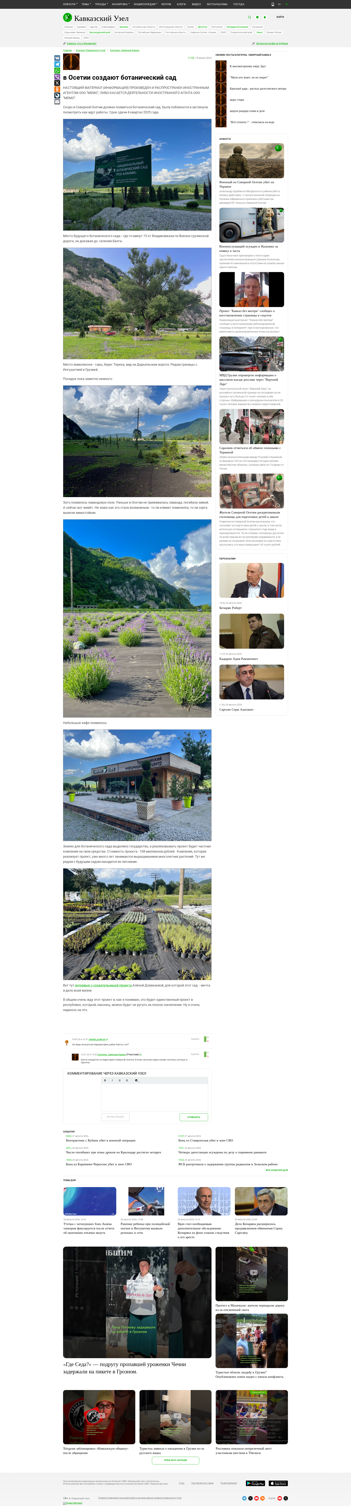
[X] (57, 83)
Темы (85, 4)
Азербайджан (108, 27)
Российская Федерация (149, 32)
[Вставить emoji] (136, 1080)
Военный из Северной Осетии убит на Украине (246, 184)
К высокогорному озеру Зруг (248, 66)
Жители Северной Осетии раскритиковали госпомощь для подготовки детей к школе (249, 514)
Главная (67, 50)
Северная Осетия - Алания (203, 32)
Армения (123, 27)
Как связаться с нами (202, 1483)
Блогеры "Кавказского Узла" (91, 50)
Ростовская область (175, 32)
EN (286, 4)
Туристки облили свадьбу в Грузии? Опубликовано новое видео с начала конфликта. (250, 1374)
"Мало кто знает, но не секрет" (249, 77)
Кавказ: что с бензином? (82, 43)
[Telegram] (57, 64)
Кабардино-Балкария (237, 27)
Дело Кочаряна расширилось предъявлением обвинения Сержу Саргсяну (259, 1228)
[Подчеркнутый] (119, 1080)
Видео (196, 4)
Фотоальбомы (217, 4)
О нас (181, 1483)
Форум (166, 4)
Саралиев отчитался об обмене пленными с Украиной (250, 450)
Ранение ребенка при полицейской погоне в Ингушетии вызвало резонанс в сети (145, 1228)
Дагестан (202, 27)
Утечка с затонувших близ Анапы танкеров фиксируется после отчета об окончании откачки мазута (88, 1228)
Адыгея (94, 27)
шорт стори (237, 99)
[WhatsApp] (57, 71)
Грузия (190, 27)
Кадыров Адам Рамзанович (238, 658)
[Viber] (57, 77)
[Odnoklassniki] (57, 89)
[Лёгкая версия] (272, 4)
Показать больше (175, 1460)
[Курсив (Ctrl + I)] (112, 1080)
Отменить (193, 1117)
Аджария (81, 27)
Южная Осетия (274, 32)
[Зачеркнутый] (127, 1080)
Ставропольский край (241, 32)
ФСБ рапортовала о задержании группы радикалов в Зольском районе (228, 1164)
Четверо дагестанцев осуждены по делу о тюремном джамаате (222, 1152)
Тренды (100, 4)
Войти (280, 17)
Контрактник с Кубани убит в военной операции (100, 1140)
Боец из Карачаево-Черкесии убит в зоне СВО (99, 1164)
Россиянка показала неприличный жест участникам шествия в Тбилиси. (244, 1450)
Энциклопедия (144, 4)
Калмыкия (257, 27)
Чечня (259, 32)
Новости (69, 4)
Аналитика (120, 4)
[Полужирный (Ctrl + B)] (105, 1080)
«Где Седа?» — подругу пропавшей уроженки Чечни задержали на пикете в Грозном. (124, 1367)
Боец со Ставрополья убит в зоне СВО (205, 1140)
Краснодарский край (99, 32)
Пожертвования (228, 1483)
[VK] (57, 58)
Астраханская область (143, 27)
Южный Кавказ (72, 38)
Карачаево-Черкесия (74, 32)
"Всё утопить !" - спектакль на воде (252, 122)
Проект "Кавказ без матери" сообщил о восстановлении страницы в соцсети (247, 312)
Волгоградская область (171, 27)
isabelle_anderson (97, 1039)
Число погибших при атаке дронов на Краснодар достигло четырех (113, 1152)
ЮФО (86, 38)
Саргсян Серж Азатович (236, 709)
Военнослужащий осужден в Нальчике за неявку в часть (248, 248)
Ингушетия (216, 27)
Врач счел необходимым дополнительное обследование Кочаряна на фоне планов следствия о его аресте (203, 1230)
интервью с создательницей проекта (104, 985)
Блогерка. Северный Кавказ (124, 50)
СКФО (223, 32)
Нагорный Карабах (124, 32)
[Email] (57, 102)
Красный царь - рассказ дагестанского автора (258, 88)
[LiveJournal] (57, 96)
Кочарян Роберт (230, 607)
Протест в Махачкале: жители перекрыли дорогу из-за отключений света (250, 1307)
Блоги (181, 4)
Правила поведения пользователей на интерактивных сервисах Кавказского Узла (140, 1498)
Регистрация (115, 1116)
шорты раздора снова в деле (247, 111)
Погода (238, 4)
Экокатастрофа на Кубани (272, 43)
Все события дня (277, 1170)
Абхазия (68, 27)
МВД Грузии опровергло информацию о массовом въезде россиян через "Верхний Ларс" (248, 379)
